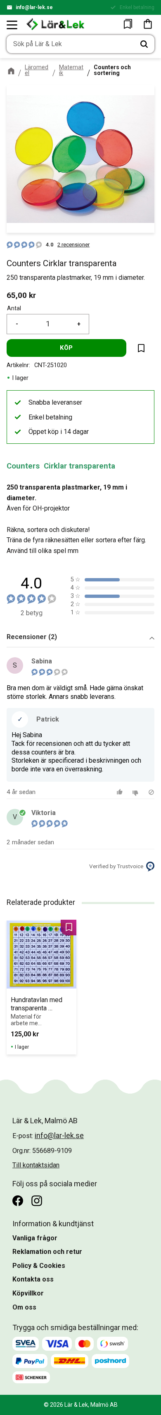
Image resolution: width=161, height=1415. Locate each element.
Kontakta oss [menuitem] (33, 1279)
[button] (12, 25)
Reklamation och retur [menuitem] (47, 1252)
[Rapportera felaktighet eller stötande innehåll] (151, 792)
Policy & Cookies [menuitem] (38, 1266)
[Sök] (144, 44)
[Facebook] (17, 1200)
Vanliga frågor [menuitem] (34, 1238)
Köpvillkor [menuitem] (28, 1293)
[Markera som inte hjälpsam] (136, 792)
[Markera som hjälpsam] (121, 792)
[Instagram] (36, 1200)
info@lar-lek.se (34, 7)
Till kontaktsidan (35, 1165)
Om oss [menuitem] (24, 1307)
